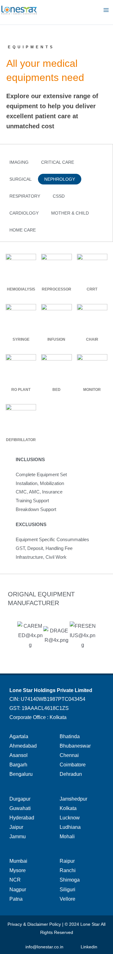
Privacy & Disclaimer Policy (34, 924)
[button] (19, 162)
